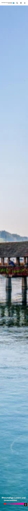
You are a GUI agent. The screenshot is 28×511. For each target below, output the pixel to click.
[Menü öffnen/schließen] (24, 3)
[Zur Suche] (17, 3)
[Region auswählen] (21, 3)
